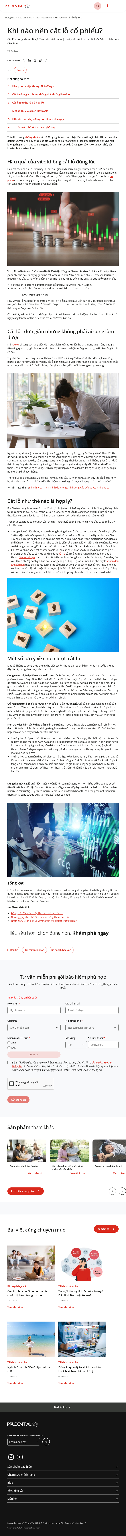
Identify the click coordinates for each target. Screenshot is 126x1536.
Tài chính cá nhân (34, 950)
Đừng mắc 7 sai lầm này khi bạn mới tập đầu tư (37, 913)
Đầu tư (20, 70)
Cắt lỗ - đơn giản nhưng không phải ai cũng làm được (41, 94)
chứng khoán (32, 137)
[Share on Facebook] (35, 60)
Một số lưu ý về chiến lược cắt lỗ (30, 111)
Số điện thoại (96, 1038)
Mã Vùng (70, 1038)
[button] (108, 6)
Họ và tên (13, 1003)
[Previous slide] (112, 1191)
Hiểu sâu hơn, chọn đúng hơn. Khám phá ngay (38, 119)
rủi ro (62, 553)
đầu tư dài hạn (27, 557)
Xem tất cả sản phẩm (23, 1191)
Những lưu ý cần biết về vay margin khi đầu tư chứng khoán (44, 920)
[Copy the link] (46, 60)
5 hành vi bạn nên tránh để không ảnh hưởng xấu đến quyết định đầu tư (69, 487)
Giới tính (12, 1020)
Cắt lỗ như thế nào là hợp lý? (28, 102)
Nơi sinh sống (74, 1020)
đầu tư (15, 344)
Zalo (13, 1043)
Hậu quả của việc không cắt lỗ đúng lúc (34, 86)
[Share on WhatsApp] (40, 60)
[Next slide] (122, 1191)
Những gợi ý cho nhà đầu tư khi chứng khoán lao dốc (40, 917)
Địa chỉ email (72, 1003)
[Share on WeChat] (24, 60)
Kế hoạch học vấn (61, 950)
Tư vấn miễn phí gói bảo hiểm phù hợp (33, 127)
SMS (13, 1048)
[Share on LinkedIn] (29, 60)
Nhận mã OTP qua (18, 1038)
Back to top (60, 1407)
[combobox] (34, 1027)
